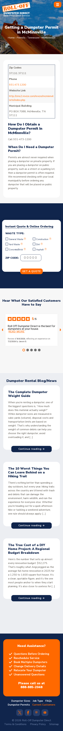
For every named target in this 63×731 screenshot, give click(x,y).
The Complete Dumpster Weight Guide (27, 394)
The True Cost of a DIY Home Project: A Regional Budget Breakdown (29, 549)
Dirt (38, 244)
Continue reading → (31, 449)
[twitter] (19, 714)
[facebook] (28, 714)
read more (17, 331)
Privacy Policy (38, 724)
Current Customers (43, 704)
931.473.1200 (18, 85)
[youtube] (45, 713)
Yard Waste (14, 244)
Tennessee (33, 37)
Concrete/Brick (16, 249)
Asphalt (40, 249)
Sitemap (54, 724)
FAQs (48, 700)
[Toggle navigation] (57, 5)
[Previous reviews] (2, 330)
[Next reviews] (60, 330)
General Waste (16, 239)
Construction (42, 239)
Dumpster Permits (19, 704)
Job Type (38, 700)
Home (11, 37)
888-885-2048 (31, 687)
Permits (21, 37)
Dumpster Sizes (20, 700)
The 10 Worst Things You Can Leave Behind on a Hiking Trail (28, 472)
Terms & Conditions (15, 724)
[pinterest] (36, 713)
